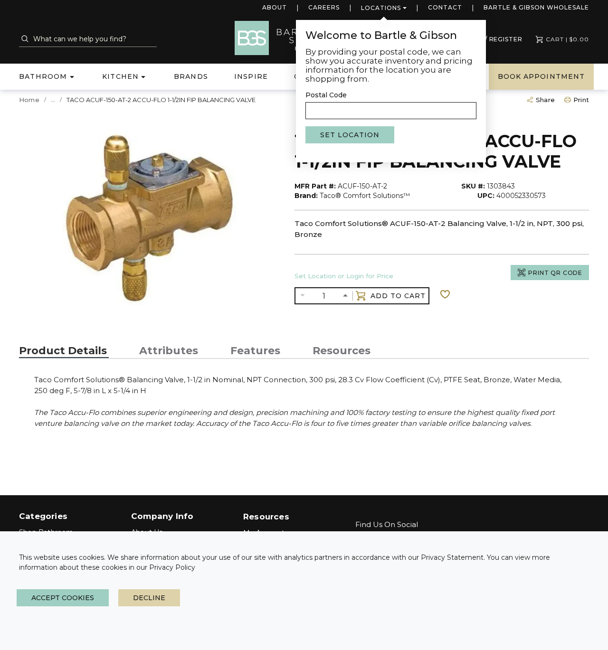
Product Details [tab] (63, 351)
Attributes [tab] (168, 351)
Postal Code (326, 95)
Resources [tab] (341, 351)
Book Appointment (541, 76)
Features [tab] (255, 351)
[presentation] (64, 351)
